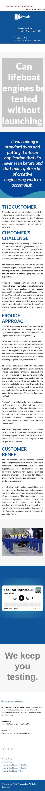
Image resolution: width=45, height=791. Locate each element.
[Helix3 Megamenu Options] (5, 48)
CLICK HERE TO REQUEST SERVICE (19, 6)
